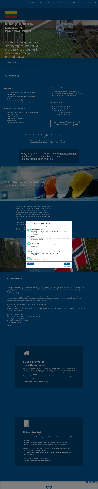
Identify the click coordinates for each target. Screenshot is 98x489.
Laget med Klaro (67, 266)
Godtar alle (67, 263)
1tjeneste (34, 254)
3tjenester (34, 234)
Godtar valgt (30, 263)
